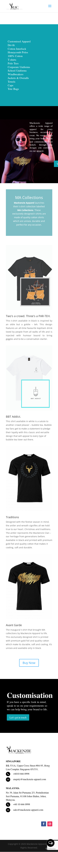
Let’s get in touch (18, 717)
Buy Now (29, 663)
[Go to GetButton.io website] (51, 849)
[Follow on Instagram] (49, 823)
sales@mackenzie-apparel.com (28, 809)
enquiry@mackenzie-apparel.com (29, 779)
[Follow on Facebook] (43, 823)
